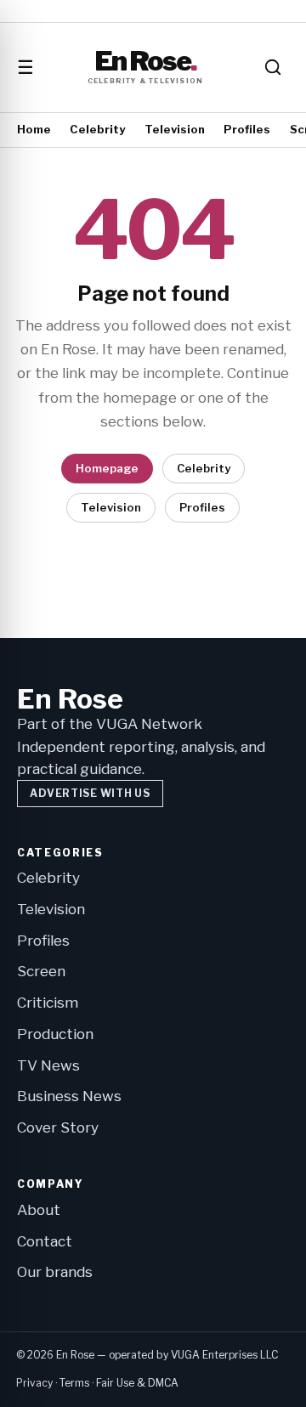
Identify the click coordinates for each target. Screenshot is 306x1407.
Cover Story (58, 1127)
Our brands (55, 1271)
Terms (74, 1382)
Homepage (107, 468)
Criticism (47, 1002)
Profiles (247, 129)
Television (174, 129)
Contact (44, 1241)
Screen (41, 971)
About (38, 1209)
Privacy (34, 1382)
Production (55, 1034)
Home (34, 129)
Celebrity (97, 129)
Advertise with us (90, 793)
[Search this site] (273, 67)
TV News (48, 1065)
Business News (69, 1096)
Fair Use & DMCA (137, 1382)
